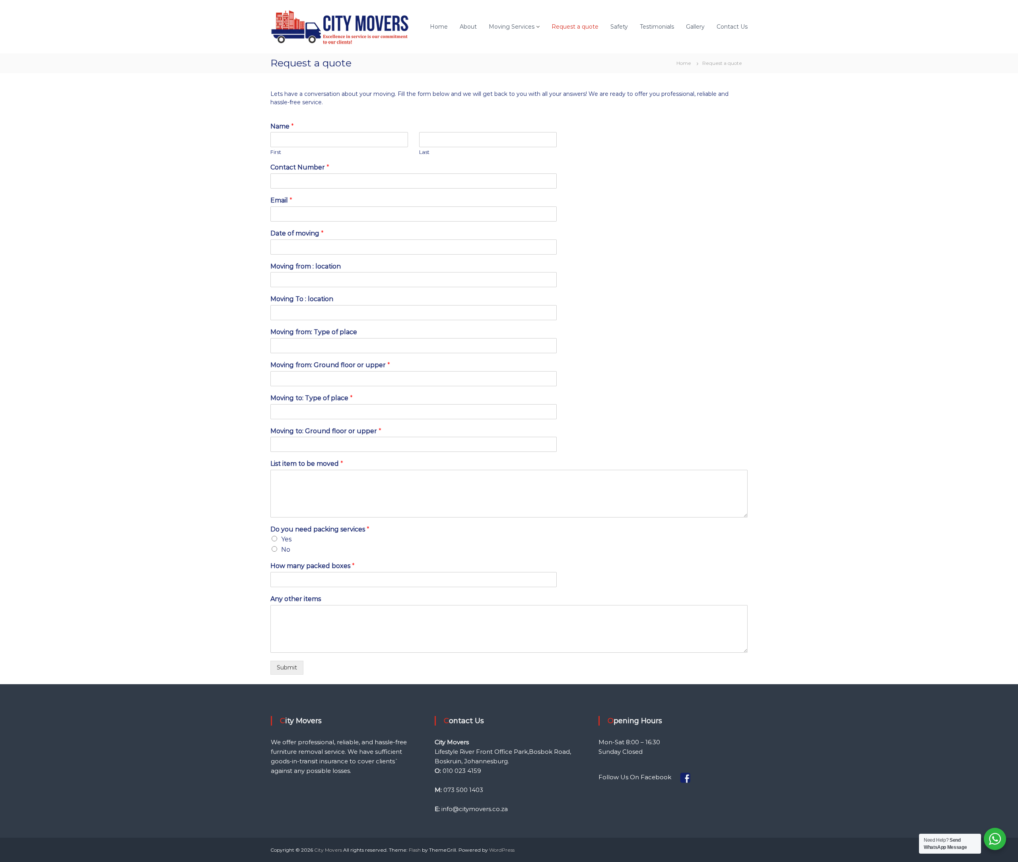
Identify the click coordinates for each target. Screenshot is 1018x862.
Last (424, 152)
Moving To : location (301, 299)
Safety (619, 26)
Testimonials (657, 26)
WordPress (502, 850)
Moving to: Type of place (311, 398)
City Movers (328, 850)
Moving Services (511, 26)
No (285, 549)
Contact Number (299, 167)
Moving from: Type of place (313, 332)
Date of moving (297, 233)
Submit (287, 667)
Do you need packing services (319, 529)
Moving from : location (305, 266)
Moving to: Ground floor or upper (325, 431)
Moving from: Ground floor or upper (330, 365)
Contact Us (732, 26)
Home (439, 26)
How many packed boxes (312, 566)
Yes (286, 539)
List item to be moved (306, 463)
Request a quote (575, 26)
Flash (415, 850)
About (468, 26)
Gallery (695, 26)
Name (282, 126)
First (275, 152)
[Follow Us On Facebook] (673, 776)
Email (281, 200)
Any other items (295, 599)
